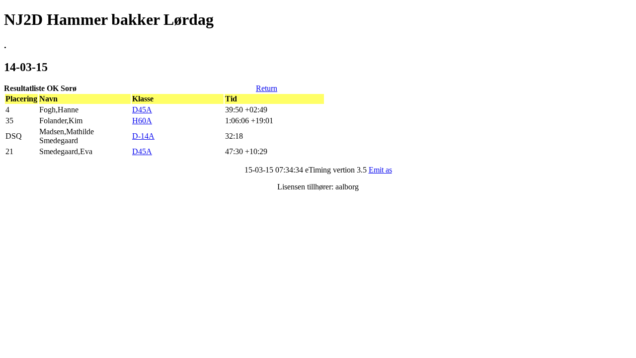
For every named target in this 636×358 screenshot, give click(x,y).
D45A (142, 109)
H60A (142, 120)
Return (266, 88)
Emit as (380, 170)
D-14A (143, 136)
